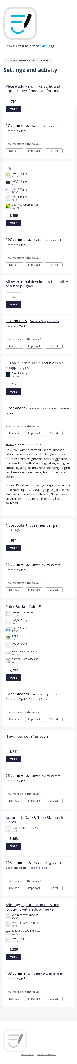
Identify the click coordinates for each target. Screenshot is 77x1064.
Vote (13, 109)
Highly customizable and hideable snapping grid (35, 365)
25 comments (17, 564)
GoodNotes (27, 1054)
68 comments (17, 775)
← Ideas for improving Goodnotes (28, 60)
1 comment (15, 408)
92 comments (17, 694)
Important (35, 151)
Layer (10, 167)
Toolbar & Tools (38, 699)
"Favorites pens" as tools (27, 736)
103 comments (18, 973)
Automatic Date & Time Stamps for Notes (36, 819)
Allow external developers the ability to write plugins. (37, 284)
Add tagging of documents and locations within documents (32, 907)
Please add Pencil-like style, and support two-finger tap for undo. (34, 88)
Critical (56, 151)
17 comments (17, 125)
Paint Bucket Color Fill (24, 606)
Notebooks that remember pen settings (33, 527)
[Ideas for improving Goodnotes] (20, 23)
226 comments (18, 862)
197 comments (18, 239)
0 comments (16, 320)
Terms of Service (46, 1054)
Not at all (16, 151)
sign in (45, 46)
